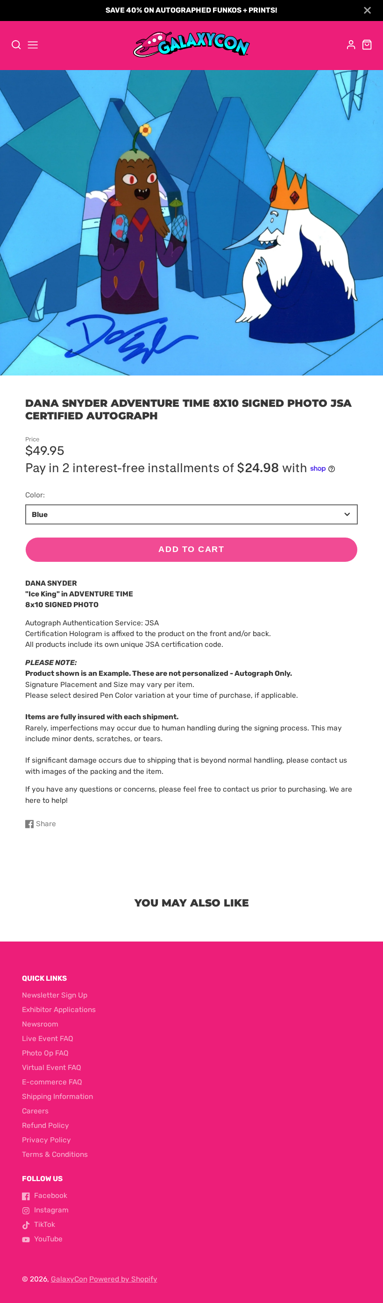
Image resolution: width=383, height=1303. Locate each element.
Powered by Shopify (123, 1279)
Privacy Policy (46, 1140)
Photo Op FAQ (45, 1053)
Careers (35, 1111)
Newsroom (40, 1024)
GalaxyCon (69, 1279)
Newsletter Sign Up (54, 995)
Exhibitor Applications (59, 1010)
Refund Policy (45, 1125)
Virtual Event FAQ (51, 1067)
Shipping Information (57, 1096)
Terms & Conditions (55, 1154)
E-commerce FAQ (52, 1082)
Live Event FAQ (47, 1038)
